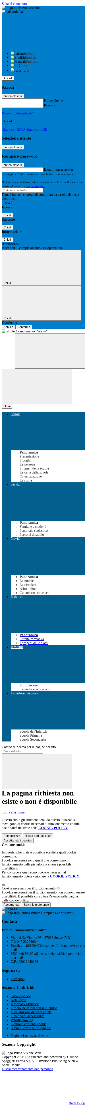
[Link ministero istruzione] (21, 8)
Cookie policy (21, 996)
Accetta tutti (18, 840)
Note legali (18, 1000)
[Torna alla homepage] (43, 331)
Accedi (8, 78)
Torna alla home (13, 812)
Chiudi (8, 215)
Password (51, 105)
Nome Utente (53, 100)
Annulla (8, 327)
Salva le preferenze (36, 904)
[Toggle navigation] (37, 386)
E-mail (48, 169)
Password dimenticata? (18, 113)
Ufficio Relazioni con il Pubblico (34, 1008)
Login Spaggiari (35, 186)
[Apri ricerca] (50, 351)
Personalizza (12, 835)
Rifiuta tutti (38, 835)
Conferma (24, 327)
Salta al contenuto (14, 4)
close (7, 406)
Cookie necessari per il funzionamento (29, 888)
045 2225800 (26, 941)
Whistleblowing (22, 1020)
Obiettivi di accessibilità (27, 1016)
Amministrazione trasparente (31, 1028)
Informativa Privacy (25, 1004)
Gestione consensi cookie (28, 1024)
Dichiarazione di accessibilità (31, 1012)
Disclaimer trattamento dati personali (27, 1069)
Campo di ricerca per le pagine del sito (29, 747)
